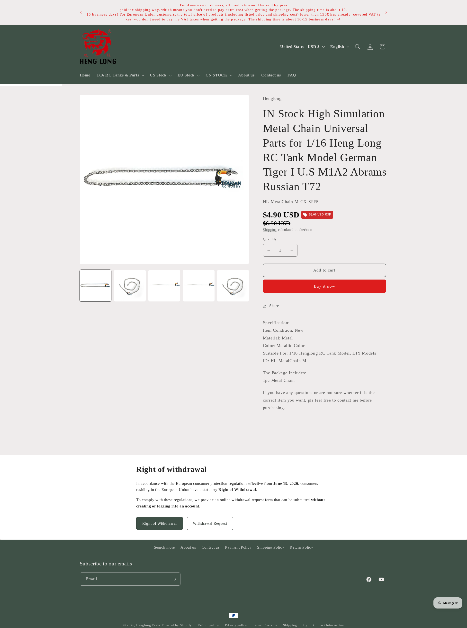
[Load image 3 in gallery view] (164, 285)
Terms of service (265, 625)
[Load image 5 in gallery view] (233, 285)
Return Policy (301, 547)
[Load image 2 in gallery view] (130, 285)
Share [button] (274, 306)
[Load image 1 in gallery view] (95, 285)
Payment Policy (238, 547)
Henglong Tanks (148, 625)
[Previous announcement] (80, 12)
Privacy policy (236, 625)
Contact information (328, 625)
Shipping (270, 230)
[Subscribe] (174, 579)
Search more (164, 547)
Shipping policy (295, 625)
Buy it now (324, 286)
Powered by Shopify (177, 625)
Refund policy (208, 625)
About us (188, 547)
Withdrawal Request (210, 523)
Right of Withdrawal (159, 523)
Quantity (270, 239)
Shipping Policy (270, 547)
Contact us (211, 547)
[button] (119, 75)
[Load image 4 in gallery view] (199, 285)
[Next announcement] (386, 12)
